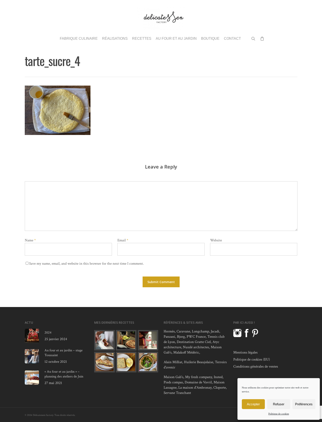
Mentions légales (245, 352)
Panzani (169, 336)
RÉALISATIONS (115, 38)
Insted (218, 377)
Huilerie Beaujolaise (198, 362)
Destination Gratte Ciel (194, 341)
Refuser (278, 404)
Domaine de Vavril (198, 382)
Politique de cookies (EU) (251, 359)
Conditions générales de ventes (255, 366)
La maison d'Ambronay (195, 387)
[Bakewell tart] (104, 362)
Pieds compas (173, 382)
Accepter (253, 404)
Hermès (169, 331)
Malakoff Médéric (186, 352)
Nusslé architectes (196, 347)
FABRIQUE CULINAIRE (79, 38)
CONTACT (232, 38)
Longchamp (200, 331)
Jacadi (215, 331)
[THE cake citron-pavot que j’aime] (126, 362)
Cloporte (219, 387)
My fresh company (198, 377)
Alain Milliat (173, 362)
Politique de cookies (278, 413)
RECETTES (141, 38)
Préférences (304, 404)
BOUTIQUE (210, 38)
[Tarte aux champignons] (126, 340)
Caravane (183, 331)
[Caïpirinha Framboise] (148, 340)
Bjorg (181, 336)
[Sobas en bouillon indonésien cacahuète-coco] (148, 362)
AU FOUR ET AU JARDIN (176, 38)
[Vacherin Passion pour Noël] (104, 340)
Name (30, 240)
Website (216, 240)
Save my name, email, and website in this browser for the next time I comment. (86, 263)
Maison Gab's (173, 377)
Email (122, 240)
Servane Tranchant (177, 392)
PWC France (196, 336)
